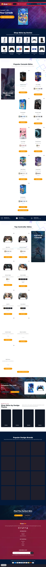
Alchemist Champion (23, 248)
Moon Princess (23, 170)
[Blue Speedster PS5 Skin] (23, 104)
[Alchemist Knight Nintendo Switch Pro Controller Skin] (8, 267)
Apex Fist (8, 305)
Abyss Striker (8, 248)
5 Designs (38, 90)
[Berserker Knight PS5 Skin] (38, 104)
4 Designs (23, 147)
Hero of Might (38, 85)
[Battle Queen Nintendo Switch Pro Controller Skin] (8, 350)
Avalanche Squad (8, 333)
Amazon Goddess (23, 276)
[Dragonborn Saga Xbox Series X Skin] (23, 76)
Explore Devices (27, 512)
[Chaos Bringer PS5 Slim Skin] (23, 133)
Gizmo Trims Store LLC (17, 560)
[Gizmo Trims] (6, 4)
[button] (19, 4)
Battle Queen (8, 358)
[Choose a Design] (25, 4)
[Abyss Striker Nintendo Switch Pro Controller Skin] (8, 239)
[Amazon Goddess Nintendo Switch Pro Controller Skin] (23, 267)
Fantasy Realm (38, 170)
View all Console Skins (23, 210)
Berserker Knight (38, 113)
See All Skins (18, 512)
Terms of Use (29, 560)
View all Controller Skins (23, 368)
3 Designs (38, 175)
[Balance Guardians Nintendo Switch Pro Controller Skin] (23, 324)
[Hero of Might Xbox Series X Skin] (38, 76)
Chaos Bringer (23, 142)
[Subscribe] (32, 553)
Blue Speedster (23, 113)
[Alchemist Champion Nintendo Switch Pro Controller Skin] (23, 239)
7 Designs (38, 119)
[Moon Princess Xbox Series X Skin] (23, 161)
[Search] (15, 4)
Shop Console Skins (7, 17)
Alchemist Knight (8, 276)
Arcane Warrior (23, 305)
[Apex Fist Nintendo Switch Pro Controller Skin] (8, 296)
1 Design (23, 88)
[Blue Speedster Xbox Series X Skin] (23, 189)
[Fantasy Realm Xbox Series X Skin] (38, 161)
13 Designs (23, 282)
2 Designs (38, 147)
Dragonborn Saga (23, 85)
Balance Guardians (23, 333)
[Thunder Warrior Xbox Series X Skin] (38, 133)
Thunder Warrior (38, 142)
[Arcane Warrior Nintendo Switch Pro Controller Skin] (23, 296)
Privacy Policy (33, 560)
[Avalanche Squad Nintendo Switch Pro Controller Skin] (8, 324)
